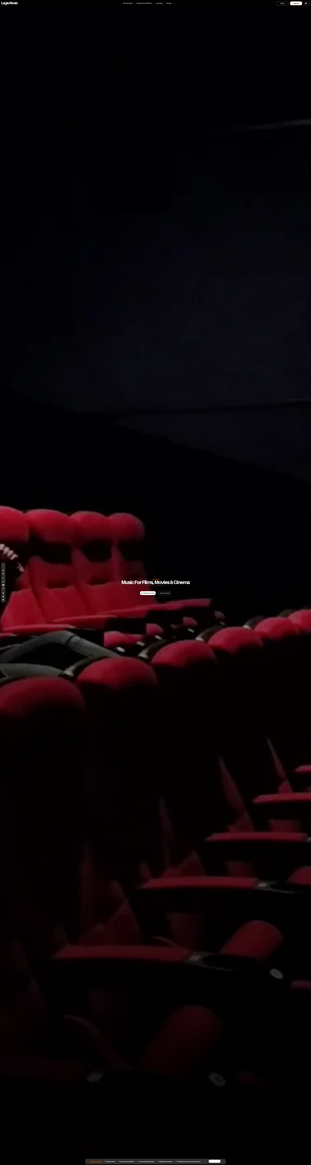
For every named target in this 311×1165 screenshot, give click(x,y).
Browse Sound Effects (144, 3)
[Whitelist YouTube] (3, 585)
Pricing (169, 3)
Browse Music (128, 3)
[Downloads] (3, 581)
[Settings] (3, 599)
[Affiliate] (3, 593)
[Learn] (3, 596)
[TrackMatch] (3, 565)
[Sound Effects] (3, 573)
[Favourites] (3, 578)
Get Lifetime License (148, 593)
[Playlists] (3, 588)
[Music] (3, 570)
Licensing (159, 3)
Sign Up (296, 3)
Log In (282, 3)
